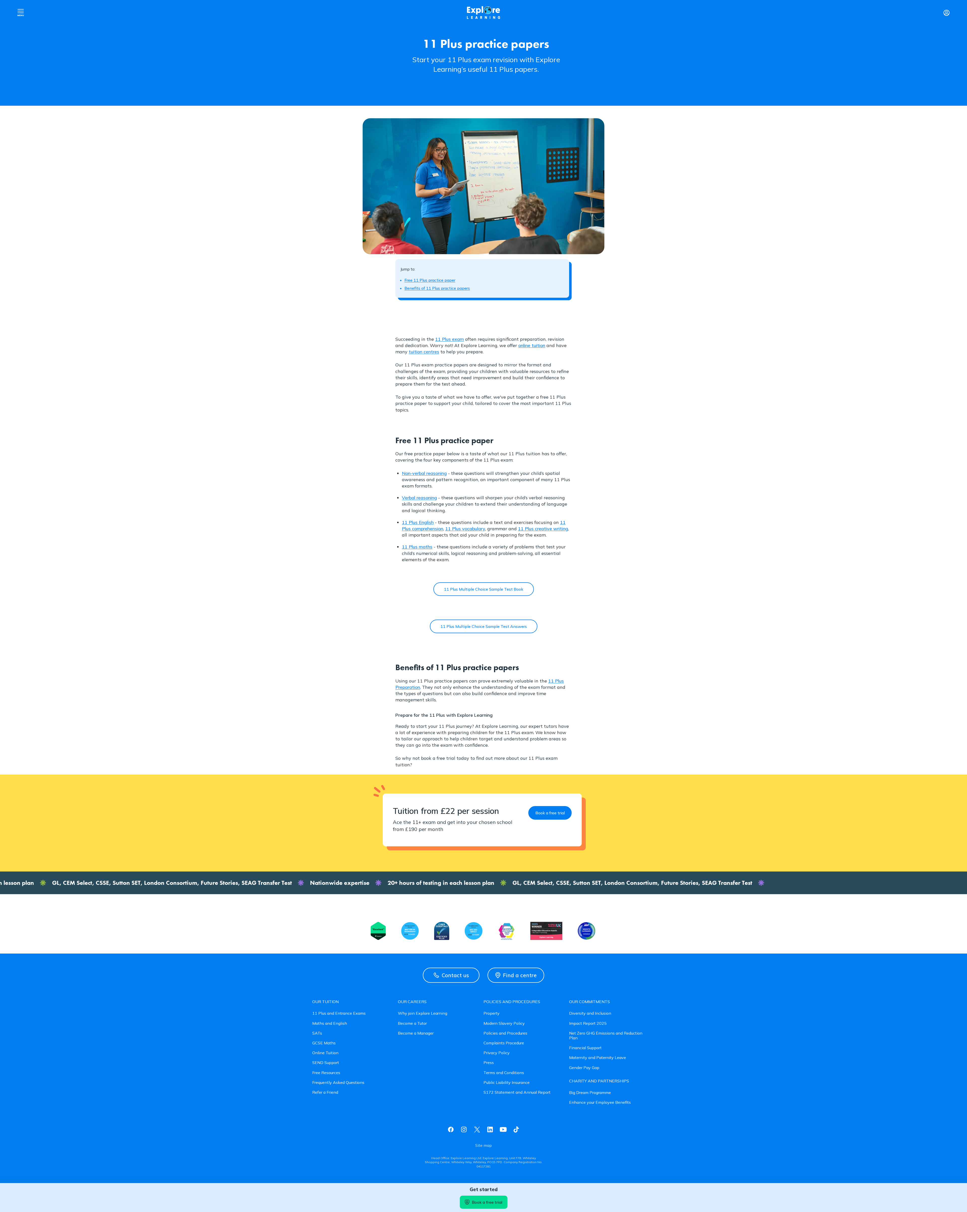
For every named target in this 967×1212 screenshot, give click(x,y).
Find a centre (520, 975)
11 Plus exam (449, 339)
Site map (483, 1145)
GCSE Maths (324, 1043)
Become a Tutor (412, 1023)
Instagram (464, 1129)
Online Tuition (325, 1052)
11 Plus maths (417, 547)
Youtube (503, 1129)
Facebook (451, 1129)
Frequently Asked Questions (338, 1082)
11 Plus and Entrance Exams (339, 1013)
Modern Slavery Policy (504, 1023)
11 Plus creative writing (543, 529)
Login (946, 12)
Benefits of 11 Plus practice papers (437, 288)
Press (489, 1062)
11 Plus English (418, 522)
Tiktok (516, 1129)
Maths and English (329, 1023)
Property (492, 1013)
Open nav (20, 12)
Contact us (455, 975)
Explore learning (483, 12)
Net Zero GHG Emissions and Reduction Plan (605, 1035)
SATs (317, 1033)
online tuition (531, 345)
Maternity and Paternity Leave (597, 1057)
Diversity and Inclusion (590, 1013)
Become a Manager (416, 1033)
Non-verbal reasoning (424, 473)
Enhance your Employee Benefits (600, 1102)
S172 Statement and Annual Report (517, 1092)
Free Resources (326, 1072)
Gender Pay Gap (584, 1067)
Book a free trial (487, 1202)
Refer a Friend (325, 1092)
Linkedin (490, 1129)
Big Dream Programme (590, 1092)
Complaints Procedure (504, 1043)
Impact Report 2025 (588, 1023)
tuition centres (424, 352)
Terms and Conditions (504, 1072)
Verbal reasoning (419, 498)
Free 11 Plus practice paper (429, 280)
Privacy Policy (497, 1052)
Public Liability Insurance (507, 1082)
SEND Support (325, 1062)
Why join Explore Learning (422, 1013)
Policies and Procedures (505, 1033)
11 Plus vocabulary (465, 529)
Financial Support (585, 1047)
